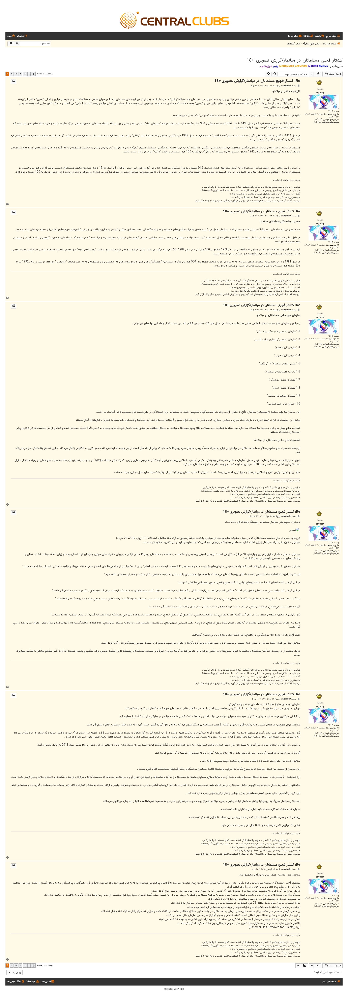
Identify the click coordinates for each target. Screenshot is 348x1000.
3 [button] (20, 73)
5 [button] (11, 73)
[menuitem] (320, 36)
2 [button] (25, 73)
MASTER (313, 66)
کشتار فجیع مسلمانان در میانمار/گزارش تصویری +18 (295, 60)
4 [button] (16, 73)
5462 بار (317, 122)
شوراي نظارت (266, 66)
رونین (275, 66)
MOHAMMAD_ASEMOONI (293, 66)
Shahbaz (323, 66)
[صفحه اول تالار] (174, 19)
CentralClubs (170, 989)
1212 (330, 111)
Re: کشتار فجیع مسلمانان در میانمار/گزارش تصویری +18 (257, 81)
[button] (33, 74)
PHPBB (180, 989)
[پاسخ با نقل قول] (13, 81)
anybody (286, 85)
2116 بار (318, 119)
